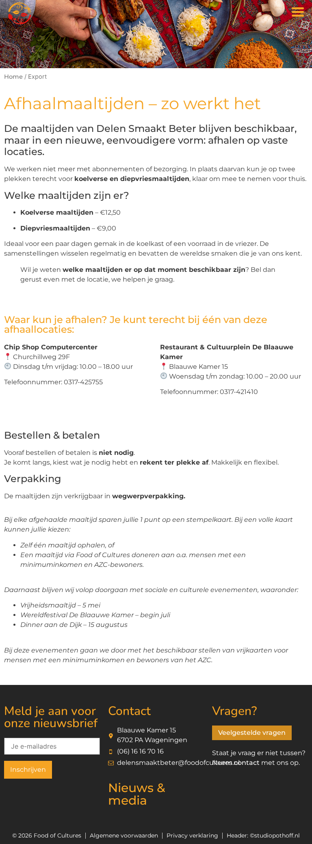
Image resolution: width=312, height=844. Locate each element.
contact (247, 762)
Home (13, 76)
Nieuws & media (136, 794)
